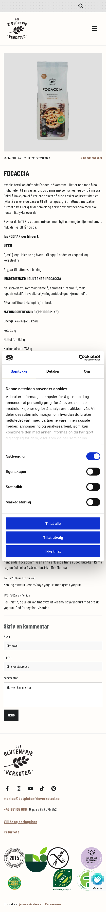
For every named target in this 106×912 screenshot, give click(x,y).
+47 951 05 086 (15, 809)
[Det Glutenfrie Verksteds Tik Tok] (42, 788)
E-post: (8, 657)
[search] (81, 6)
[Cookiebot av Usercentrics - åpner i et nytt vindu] (78, 357)
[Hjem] (53, 760)
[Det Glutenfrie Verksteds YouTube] (30, 788)
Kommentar (11, 678)
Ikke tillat (53, 551)
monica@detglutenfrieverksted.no (32, 798)
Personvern (53, 904)
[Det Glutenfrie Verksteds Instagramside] (18, 788)
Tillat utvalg (53, 537)
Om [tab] (87, 371)
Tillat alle (53, 523)
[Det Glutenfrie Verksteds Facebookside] (7, 788)
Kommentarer (91, 158)
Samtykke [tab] (19, 371)
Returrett (11, 831)
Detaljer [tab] (53, 371)
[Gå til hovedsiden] (30, 28)
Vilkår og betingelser (20, 821)
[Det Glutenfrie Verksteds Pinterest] (53, 788)
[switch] (93, 472)
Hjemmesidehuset (30, 904)
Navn (7, 636)
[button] (76, 28)
